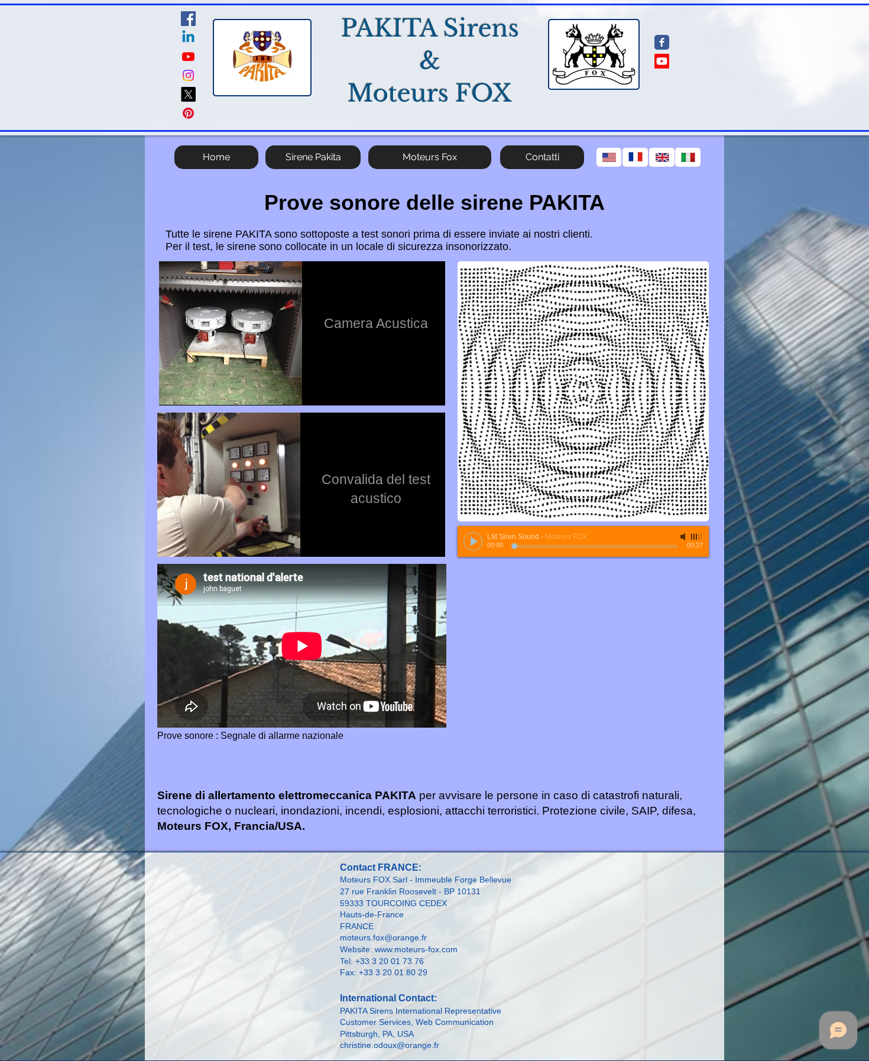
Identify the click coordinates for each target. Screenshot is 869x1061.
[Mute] (684, 537)
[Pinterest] (188, 113)
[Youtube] (188, 56)
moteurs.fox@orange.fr (383, 937)
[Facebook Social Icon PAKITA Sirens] (188, 18)
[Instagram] (188, 75)
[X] (188, 94)
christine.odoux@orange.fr (389, 1045)
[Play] (473, 541)
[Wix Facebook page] (661, 42)
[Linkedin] (188, 37)
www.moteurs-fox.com (416, 949)
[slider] (697, 537)
